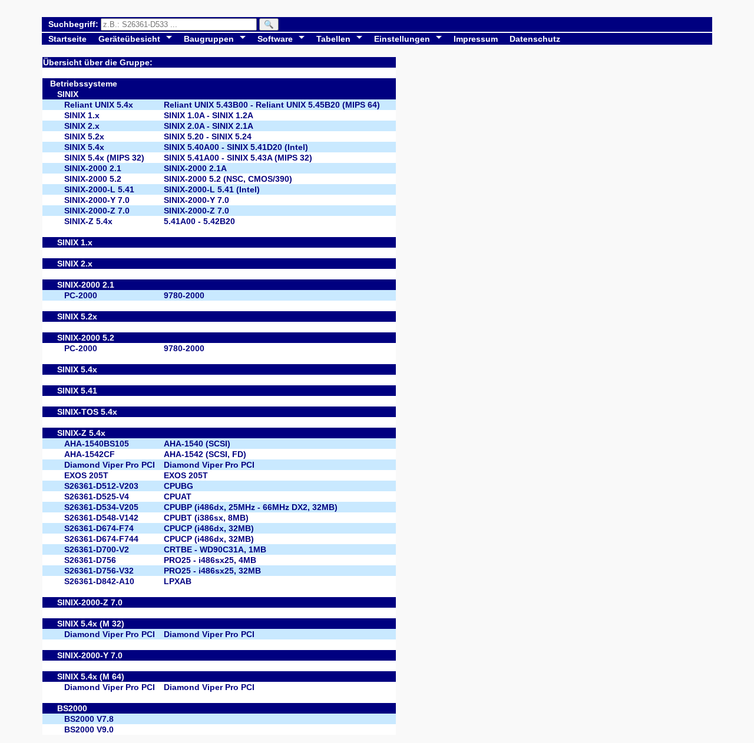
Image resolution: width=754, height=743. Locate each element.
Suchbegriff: (74, 24)
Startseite (67, 39)
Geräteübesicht (129, 39)
